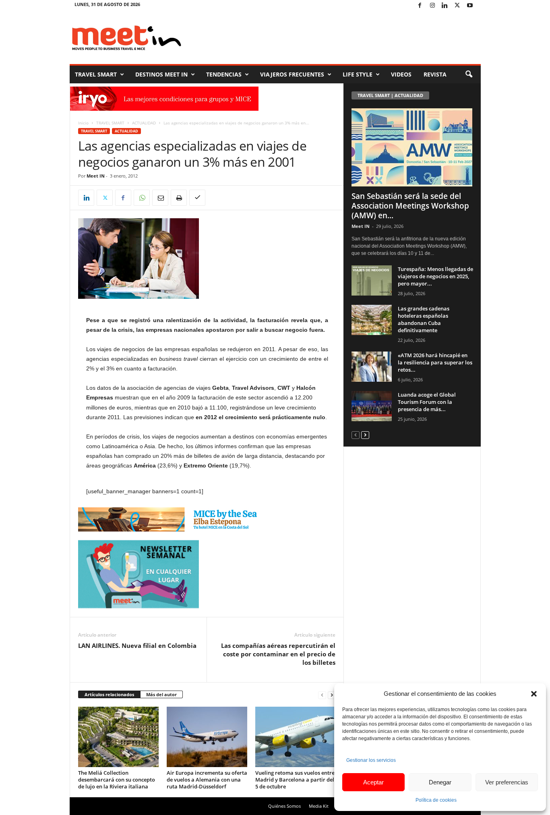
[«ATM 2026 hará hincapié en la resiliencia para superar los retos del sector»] (372, 367)
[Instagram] (432, 6)
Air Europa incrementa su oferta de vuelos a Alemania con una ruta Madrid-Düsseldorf (207, 779)
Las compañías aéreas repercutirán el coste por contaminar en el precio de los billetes (278, 653)
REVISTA (435, 74)
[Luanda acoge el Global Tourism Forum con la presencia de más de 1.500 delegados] (372, 406)
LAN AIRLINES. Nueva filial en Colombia (137, 645)
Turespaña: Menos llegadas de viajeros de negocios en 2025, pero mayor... (435, 276)
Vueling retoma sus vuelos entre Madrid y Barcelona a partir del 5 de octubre (295, 779)
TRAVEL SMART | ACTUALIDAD (390, 95)
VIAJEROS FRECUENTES (292, 74)
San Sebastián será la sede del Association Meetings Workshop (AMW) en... (410, 206)
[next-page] (332, 695)
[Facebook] (420, 6)
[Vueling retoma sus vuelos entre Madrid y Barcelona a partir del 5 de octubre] (295, 737)
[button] (534, 694)
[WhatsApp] (142, 198)
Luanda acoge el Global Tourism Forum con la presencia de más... (427, 402)
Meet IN (96, 176)
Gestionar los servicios (371, 760)
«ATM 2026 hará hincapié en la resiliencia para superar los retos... (435, 362)
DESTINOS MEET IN (161, 74)
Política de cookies (436, 800)
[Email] (160, 198)
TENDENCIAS (224, 74)
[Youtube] (470, 6)
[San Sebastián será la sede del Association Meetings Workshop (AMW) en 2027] (412, 147)
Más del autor (161, 694)
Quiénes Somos (284, 806)
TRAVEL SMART (96, 74)
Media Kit (319, 806)
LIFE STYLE (357, 74)
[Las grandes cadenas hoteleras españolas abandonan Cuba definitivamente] (372, 320)
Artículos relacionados (109, 694)
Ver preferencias (506, 782)
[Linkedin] (445, 6)
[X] (457, 6)
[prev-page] (322, 695)
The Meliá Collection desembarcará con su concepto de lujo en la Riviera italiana (116, 779)
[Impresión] (179, 198)
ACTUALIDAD (144, 123)
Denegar (440, 782)
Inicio (83, 123)
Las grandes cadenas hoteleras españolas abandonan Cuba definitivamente (423, 319)
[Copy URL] (197, 198)
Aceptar (373, 782)
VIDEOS (401, 74)
